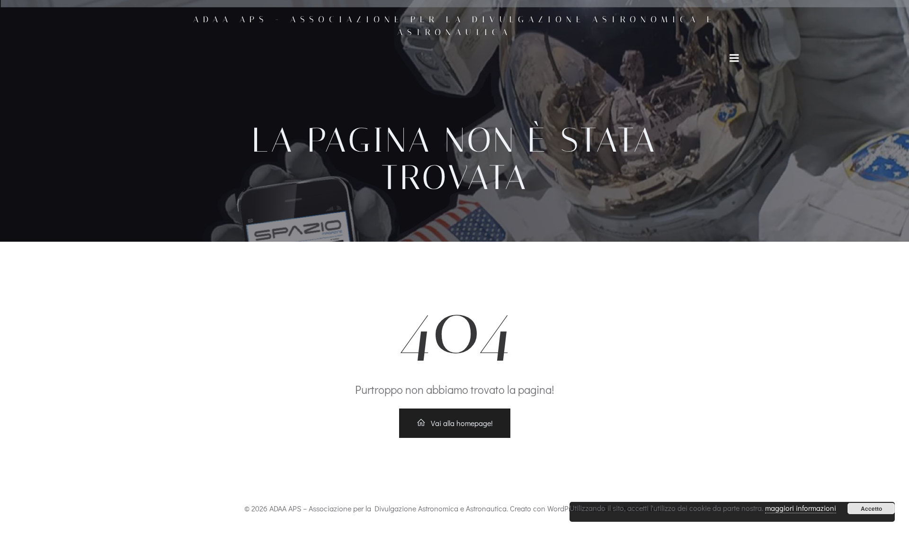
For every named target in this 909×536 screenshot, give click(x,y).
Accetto (871, 508)
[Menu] (734, 58)
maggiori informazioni (800, 508)
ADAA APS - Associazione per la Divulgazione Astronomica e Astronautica (454, 25)
